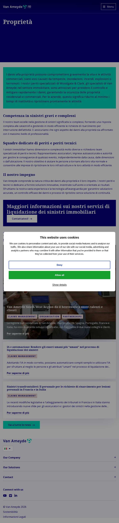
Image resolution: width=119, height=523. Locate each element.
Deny (59, 265)
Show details (59, 285)
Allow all (59, 275)
